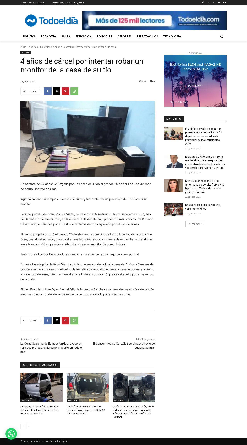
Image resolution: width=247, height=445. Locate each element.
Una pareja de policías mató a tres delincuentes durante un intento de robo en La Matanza (39, 410)
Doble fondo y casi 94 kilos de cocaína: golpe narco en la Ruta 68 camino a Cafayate (86, 410)
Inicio (23, 47)
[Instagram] (208, 3)
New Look (72, 400)
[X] (213, 3)
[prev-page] (22, 426)
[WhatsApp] (74, 91)
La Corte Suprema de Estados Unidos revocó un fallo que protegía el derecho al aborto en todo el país (51, 347)
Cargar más (194, 223)
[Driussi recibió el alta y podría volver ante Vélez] (173, 209)
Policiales (45, 47)
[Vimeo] (219, 3)
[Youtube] (224, 3)
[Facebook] (203, 3)
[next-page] (29, 426)
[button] (222, 36)
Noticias (33, 47)
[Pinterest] (65, 91)
